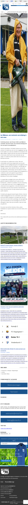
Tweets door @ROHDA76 (6, 428)
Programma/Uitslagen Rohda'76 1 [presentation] (17, 381)
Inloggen (16, 503)
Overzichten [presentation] (23, 367)
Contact (3, 372)
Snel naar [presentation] (4, 367)
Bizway (11, 503)
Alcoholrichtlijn (12, 486)
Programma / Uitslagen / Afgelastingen (9, 370)
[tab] (4, 367)
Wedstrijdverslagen (13, 497)
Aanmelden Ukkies (5, 373)
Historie (2, 495)
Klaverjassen (7, 493)
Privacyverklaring (13, 495)
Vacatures (3, 493)
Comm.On (18, 502)
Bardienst (7, 488)
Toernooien (3, 497)
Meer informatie (6, 460)
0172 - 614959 (18, 3)
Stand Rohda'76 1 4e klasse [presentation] (9, 379)
